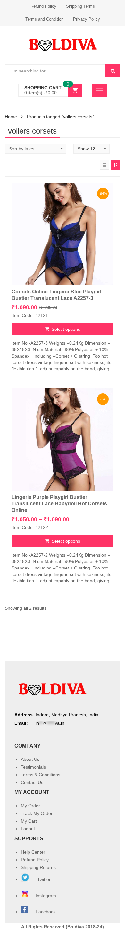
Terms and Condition (44, 19)
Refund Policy (43, 6)
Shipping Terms (80, 6)
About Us (30, 759)
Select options (66, 329)
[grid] (104, 165)
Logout (28, 828)
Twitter (43, 879)
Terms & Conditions (40, 774)
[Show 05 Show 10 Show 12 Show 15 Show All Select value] (91, 149)
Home (11, 116)
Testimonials (33, 767)
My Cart (29, 821)
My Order (30, 805)
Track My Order (37, 813)
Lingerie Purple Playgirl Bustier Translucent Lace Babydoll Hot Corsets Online (59, 503)
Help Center (33, 852)
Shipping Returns (38, 867)
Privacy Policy (86, 19)
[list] (115, 165)
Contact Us (32, 782)
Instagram (46, 895)
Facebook (46, 911)
